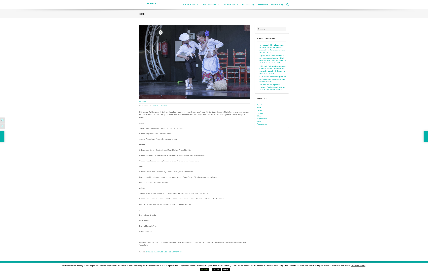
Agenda (259, 105)
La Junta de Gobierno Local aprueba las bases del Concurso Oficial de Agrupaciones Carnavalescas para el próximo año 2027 (272, 48)
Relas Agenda (262, 124)
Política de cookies (358, 266)
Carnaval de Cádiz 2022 (162, 252)
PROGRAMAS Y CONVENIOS (268, 4)
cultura (259, 110)
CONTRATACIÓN (228, 4)
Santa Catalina (177, 252)
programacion (262, 118)
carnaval (149, 252)
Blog (142, 13)
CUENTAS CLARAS (208, 4)
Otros (259, 116)
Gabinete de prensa (159, 105)
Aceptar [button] (225, 269)
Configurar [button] (204, 269)
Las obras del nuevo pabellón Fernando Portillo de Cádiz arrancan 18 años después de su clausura (272, 87)
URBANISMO (246, 4)
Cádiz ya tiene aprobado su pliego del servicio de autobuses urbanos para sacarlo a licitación (272, 79)
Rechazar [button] (216, 269)
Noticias (142, 101)
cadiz (259, 108)
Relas (259, 121)
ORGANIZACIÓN (188, 4)
